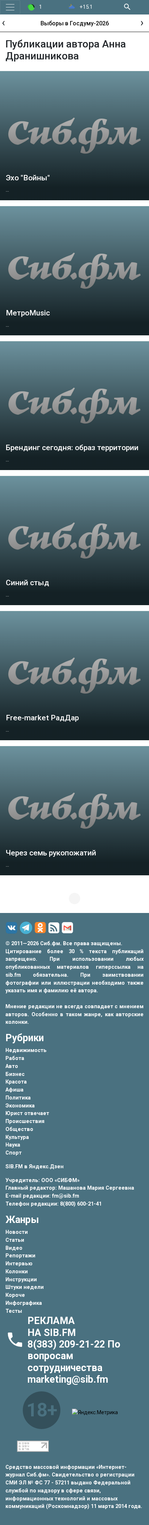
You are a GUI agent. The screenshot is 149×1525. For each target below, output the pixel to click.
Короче (15, 1295)
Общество (19, 1129)
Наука (12, 1145)
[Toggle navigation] (10, 7)
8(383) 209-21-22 (67, 1344)
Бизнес (15, 1074)
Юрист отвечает (27, 1113)
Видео (13, 1248)
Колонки (16, 1272)
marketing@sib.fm (67, 1379)
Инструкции (21, 1280)
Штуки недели (24, 1287)
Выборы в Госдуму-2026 (75, 23)
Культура (17, 1137)
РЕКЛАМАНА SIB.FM (51, 1326)
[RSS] (54, 928)
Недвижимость (26, 1050)
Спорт (13, 1153)
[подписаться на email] (68, 928)
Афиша (14, 1090)
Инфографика (23, 1303)
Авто (11, 1066)
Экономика (20, 1106)
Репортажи (20, 1256)
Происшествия (24, 1121)
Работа (14, 1058)
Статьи (14, 1240)
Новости (16, 1232)
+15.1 (85, 7)
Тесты (13, 1311)
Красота (16, 1082)
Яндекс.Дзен (46, 1167)
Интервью (19, 1264)
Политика (18, 1098)
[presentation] (3, 22)
